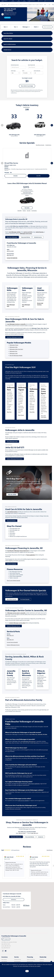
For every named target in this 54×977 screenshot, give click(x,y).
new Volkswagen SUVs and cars (28, 742)
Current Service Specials (12, 643)
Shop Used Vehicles (25, 238)
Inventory (5, 958)
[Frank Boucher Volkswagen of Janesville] (4, 4)
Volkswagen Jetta (13, 354)
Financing (30, 958)
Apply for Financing (11, 565)
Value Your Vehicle (12, 495)
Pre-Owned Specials (24, 600)
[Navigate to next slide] (53, 14)
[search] (52, 4)
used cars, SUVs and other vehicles (24, 768)
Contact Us (40, 838)
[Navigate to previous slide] (1, 14)
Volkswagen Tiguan (13, 346)
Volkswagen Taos (13, 352)
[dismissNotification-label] (51, 962)
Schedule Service (38, 238)
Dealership (43, 958)
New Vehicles (4, 960)
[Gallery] (27, 14)
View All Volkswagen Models (15, 356)
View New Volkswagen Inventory (14, 338)
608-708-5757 (10, 256)
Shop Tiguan (21, 416)
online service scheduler (23, 801)
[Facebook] (3, 952)
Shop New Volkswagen (12, 238)
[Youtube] (5, 952)
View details (27, 209)
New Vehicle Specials (11, 600)
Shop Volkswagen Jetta (12, 442)
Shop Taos (9, 413)
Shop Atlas (32, 413)
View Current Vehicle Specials (13, 581)
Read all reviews (49, 851)
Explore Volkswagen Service (13, 646)
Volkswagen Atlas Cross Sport (16, 350)
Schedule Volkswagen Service (13, 627)
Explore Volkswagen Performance (14, 460)
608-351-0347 (10, 252)
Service (16, 958)
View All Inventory (26, 107)
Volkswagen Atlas (13, 348)
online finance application (34, 784)
